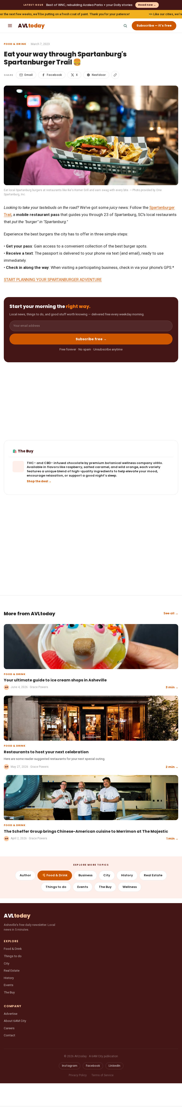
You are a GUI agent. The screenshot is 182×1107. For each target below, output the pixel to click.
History (127, 875)
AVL (31, 25)
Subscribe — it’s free (154, 25)
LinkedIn (114, 1066)
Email (28, 75)
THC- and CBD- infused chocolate (55, 463)
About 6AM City (15, 1021)
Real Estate (153, 875)
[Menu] (10, 25)
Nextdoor (99, 75)
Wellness (130, 887)
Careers (9, 1028)
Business (85, 875)
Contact (9, 1035)
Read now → (147, 5)
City (106, 875)
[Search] (125, 25)
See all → (171, 613)
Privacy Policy (78, 1075)
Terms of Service (102, 1075)
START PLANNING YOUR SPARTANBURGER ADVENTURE (53, 279)
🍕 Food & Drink (55, 875)
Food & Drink (15, 44)
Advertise (10, 1013)
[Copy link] (115, 75)
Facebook (54, 75)
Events (82, 887)
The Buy (105, 887)
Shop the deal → (39, 481)
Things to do (56, 887)
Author (25, 875)
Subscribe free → (91, 339)
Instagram (69, 1066)
